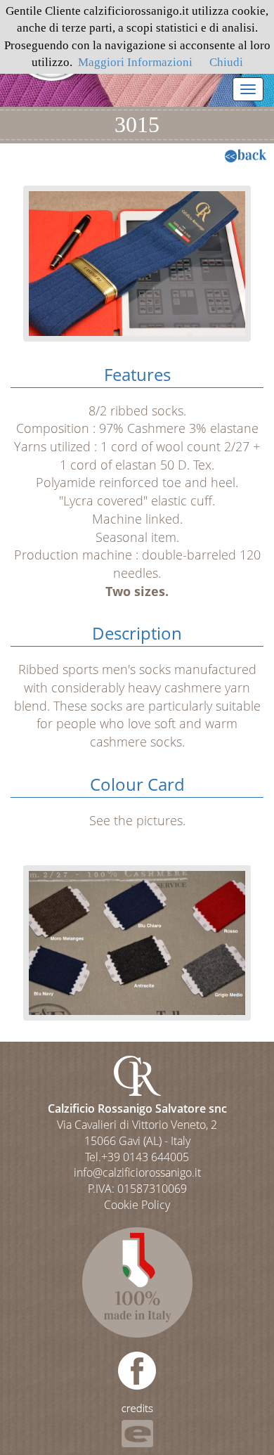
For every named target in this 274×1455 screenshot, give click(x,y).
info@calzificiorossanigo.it (137, 1172)
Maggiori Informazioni (135, 62)
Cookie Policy (137, 1204)
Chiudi (226, 62)
